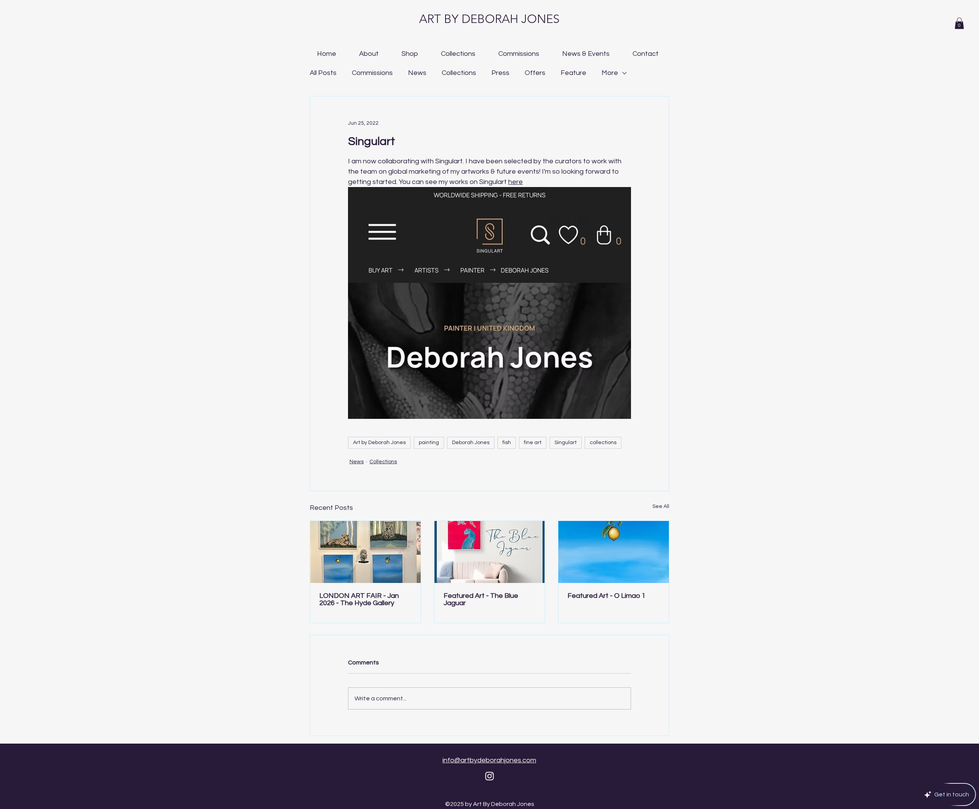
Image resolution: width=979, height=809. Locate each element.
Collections (459, 73)
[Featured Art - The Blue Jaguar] (489, 552)
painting (429, 442)
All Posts (323, 73)
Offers (535, 73)
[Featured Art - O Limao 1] (613, 552)
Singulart (566, 442)
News (417, 73)
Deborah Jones (471, 442)
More (610, 73)
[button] (959, 23)
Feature (573, 73)
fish (507, 442)
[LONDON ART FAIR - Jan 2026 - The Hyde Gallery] (365, 552)
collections (603, 442)
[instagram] (489, 776)
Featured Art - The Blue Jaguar (481, 599)
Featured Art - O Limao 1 (607, 595)
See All (660, 506)
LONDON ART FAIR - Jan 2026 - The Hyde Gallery (359, 599)
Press (500, 73)
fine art (533, 442)
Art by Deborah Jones (379, 442)
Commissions (372, 73)
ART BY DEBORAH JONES (489, 19)
